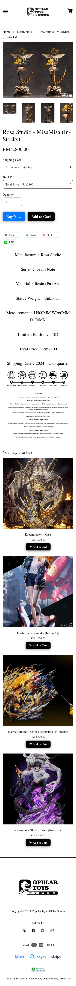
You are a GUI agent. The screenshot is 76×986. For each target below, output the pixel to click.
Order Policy (51, 978)
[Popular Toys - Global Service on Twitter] (24, 932)
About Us (65, 978)
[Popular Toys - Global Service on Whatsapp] (52, 932)
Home (6, 31)
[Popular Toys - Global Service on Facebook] (33, 932)
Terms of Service (14, 978)
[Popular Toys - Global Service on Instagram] (42, 932)
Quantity (8, 194)
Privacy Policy (34, 978)
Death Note (24, 31)
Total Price (9, 177)
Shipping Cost (12, 159)
